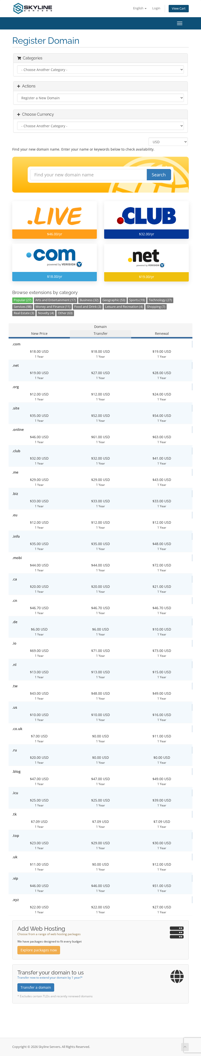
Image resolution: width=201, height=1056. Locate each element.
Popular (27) (22, 300)
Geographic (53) (113, 300)
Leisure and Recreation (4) (124, 307)
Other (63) (65, 313)
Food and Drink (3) (87, 307)
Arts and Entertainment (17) (55, 300)
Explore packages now (39, 950)
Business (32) (89, 300)
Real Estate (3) (24, 313)
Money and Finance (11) (53, 307)
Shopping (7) (156, 307)
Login (156, 8)
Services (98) (23, 307)
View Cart (179, 8)
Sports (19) (137, 300)
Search (159, 175)
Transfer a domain (36, 987)
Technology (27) (160, 300)
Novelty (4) (46, 313)
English (138, 8)
